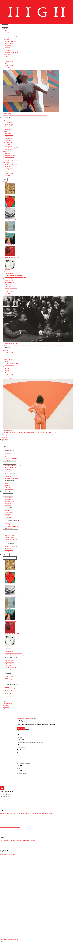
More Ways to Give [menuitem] (9, 365)
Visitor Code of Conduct (46, 813)
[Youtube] (7, 856)
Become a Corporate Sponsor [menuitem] (11, 363)
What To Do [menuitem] (7, 117)
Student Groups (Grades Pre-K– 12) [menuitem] (13, 41)
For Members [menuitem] (6, 162)
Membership (3, 827)
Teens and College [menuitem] (9, 149)
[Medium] (5, 856)
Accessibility (3, 939)
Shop (1, 840)
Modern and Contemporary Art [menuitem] (12, 257)
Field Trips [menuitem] (7, 153)
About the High (3, 813)
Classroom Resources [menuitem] (9, 157)
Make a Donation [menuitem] (9, 368)
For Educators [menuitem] (6, 151)
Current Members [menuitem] (9, 169)
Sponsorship (9, 827)
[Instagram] (2, 856)
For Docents (25, 840)
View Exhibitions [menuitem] (9, 273)
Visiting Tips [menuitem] (7, 37)
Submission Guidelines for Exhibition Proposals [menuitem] (15, 277)
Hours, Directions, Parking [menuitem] (11, 36)
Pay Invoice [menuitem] (7, 47)
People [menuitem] (6, 56)
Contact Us (29, 813)
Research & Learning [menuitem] (8, 278)
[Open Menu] (2, 444)
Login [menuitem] (6, 63)
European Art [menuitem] (8, 232)
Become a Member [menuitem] (9, 65)
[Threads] (36, 929)
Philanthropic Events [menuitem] (9, 125)
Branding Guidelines (36, 813)
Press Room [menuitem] (7, 58)
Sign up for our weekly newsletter (7, 854)
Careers (15, 813)
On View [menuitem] (5, 271)
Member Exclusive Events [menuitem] (11, 164)
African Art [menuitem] (7, 195)
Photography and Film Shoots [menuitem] (11, 52)
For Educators (31, 840)
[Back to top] (3, 784)
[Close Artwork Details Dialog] (27, 729)
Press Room (10, 813)
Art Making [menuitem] (7, 136)
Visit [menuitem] (5, 25)
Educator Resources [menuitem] (9, 282)
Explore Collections (21, 718)
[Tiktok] (3, 856)
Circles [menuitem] (6, 354)
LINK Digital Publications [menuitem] (11, 160)
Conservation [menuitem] (8, 286)
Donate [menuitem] (4, 366)
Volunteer (17, 827)
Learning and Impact (21, 813)
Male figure (21, 721)
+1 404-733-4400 (4, 800)
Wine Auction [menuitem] (8, 127)
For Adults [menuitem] (5, 131)
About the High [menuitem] (6, 54)
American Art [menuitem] (8, 207)
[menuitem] (37, 70)
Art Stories (6, 840)
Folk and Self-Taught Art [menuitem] (10, 244)
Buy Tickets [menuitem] (7, 67)
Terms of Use (9, 939)
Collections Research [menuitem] (9, 284)
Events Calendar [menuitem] (8, 122)
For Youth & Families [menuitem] (8, 142)
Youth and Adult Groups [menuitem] (10, 43)
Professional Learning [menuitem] (10, 155)
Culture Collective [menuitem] (9, 138)
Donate (13, 827)
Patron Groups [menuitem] (8, 45)
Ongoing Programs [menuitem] (9, 124)
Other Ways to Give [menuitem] (7, 359)
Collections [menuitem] (5, 182)
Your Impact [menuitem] (7, 370)
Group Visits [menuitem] (6, 39)
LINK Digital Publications (15, 840)
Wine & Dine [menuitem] (8, 140)
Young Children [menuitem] (8, 146)
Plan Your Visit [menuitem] (8, 30)
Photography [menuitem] (7, 269)
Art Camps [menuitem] (7, 144)
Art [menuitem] (5, 179)
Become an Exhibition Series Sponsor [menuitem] (13, 275)
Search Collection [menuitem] (9, 280)
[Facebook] (0, 856)
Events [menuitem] (4, 120)
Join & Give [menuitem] (7, 347)
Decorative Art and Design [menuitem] (11, 219)
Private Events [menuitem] (6, 48)
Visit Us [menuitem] (5, 28)
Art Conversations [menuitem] (9, 135)
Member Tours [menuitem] (8, 166)
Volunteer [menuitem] (7, 361)
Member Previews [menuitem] (9, 168)
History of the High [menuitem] (9, 61)
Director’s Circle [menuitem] (8, 356)
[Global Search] (2, 442)
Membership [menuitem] (6, 350)
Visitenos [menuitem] (7, 32)
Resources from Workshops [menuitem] (11, 158)
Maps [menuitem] (6, 34)
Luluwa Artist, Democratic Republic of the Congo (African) (36, 725)
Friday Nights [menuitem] (8, 133)
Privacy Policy (15, 939)
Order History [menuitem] (8, 69)
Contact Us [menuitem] (7, 59)
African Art (28, 718)
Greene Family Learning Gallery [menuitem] (12, 147)
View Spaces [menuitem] (8, 50)
